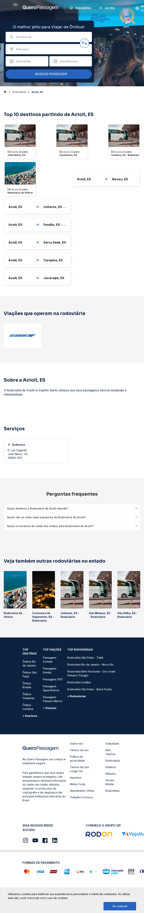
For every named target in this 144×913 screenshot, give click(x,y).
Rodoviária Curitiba (79, 682)
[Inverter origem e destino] (84, 43)
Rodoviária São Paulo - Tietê (85, 657)
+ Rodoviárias (76, 696)
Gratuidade (112, 743)
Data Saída (23, 61)
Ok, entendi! (119, 906)
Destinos (110, 767)
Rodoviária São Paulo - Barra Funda (89, 689)
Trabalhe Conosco (81, 797)
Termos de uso (79, 750)
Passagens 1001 (52, 679)
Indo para (22, 49)
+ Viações (49, 708)
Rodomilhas (112, 790)
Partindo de (24, 37)
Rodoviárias (112, 760)
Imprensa (75, 777)
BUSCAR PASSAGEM (50, 74)
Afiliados (110, 773)
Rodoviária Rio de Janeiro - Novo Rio (90, 664)
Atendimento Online (82, 790)
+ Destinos (29, 715)
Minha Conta (77, 784)
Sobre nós (76, 743)
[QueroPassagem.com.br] (6, 92)
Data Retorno (69, 61)
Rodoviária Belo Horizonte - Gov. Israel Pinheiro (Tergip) (91, 673)
